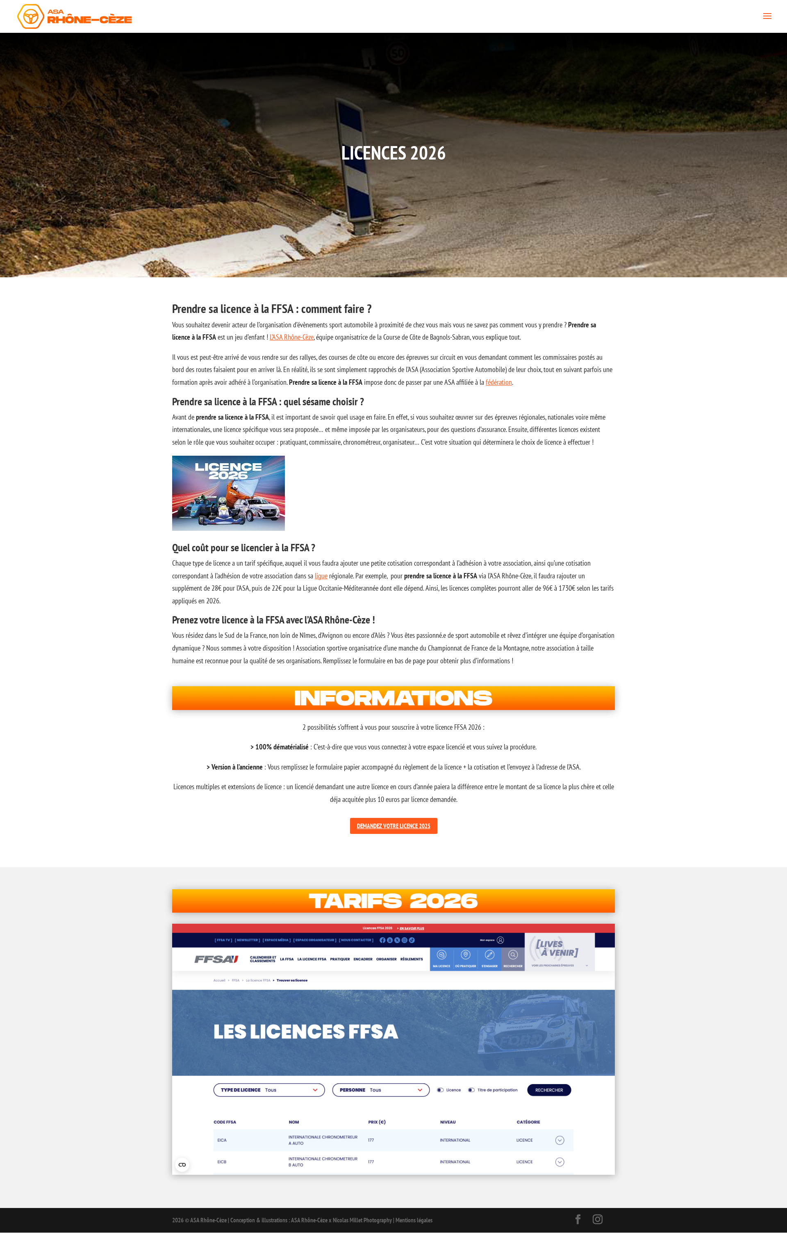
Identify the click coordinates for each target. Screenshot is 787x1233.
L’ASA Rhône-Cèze (292, 337)
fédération (499, 382)
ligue (321, 575)
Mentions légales (414, 1220)
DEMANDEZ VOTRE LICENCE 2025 (393, 826)
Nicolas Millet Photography (362, 1220)
